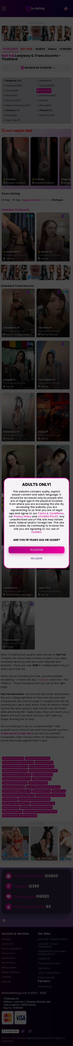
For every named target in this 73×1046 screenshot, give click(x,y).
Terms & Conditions (50, 513)
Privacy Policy (22, 516)
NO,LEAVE (36, 558)
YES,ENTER (36, 550)
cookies (36, 532)
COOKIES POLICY (48, 516)
